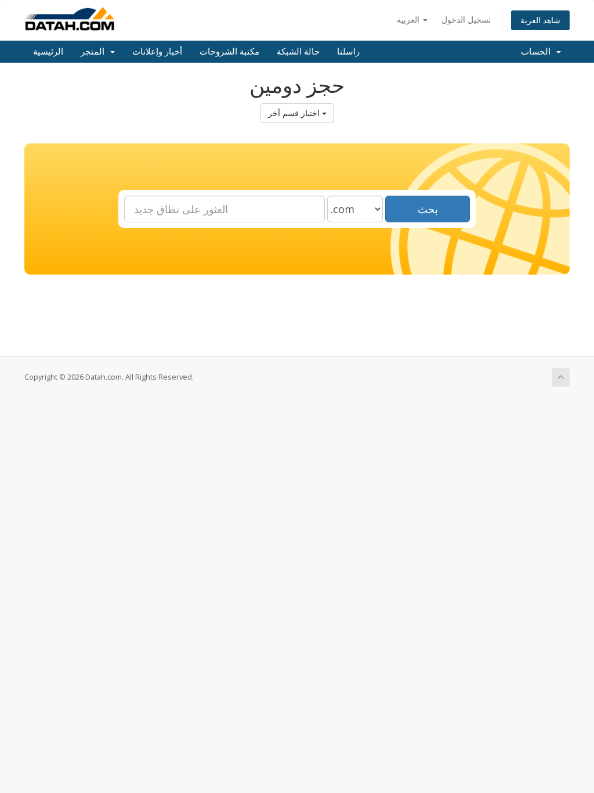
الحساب (538, 51)
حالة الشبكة (298, 51)
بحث (428, 209)
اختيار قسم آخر (295, 112)
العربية (409, 19)
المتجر (95, 51)
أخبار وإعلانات (157, 51)
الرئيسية (48, 51)
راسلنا (348, 51)
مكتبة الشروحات (229, 51)
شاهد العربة (540, 20)
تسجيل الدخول (466, 19)
